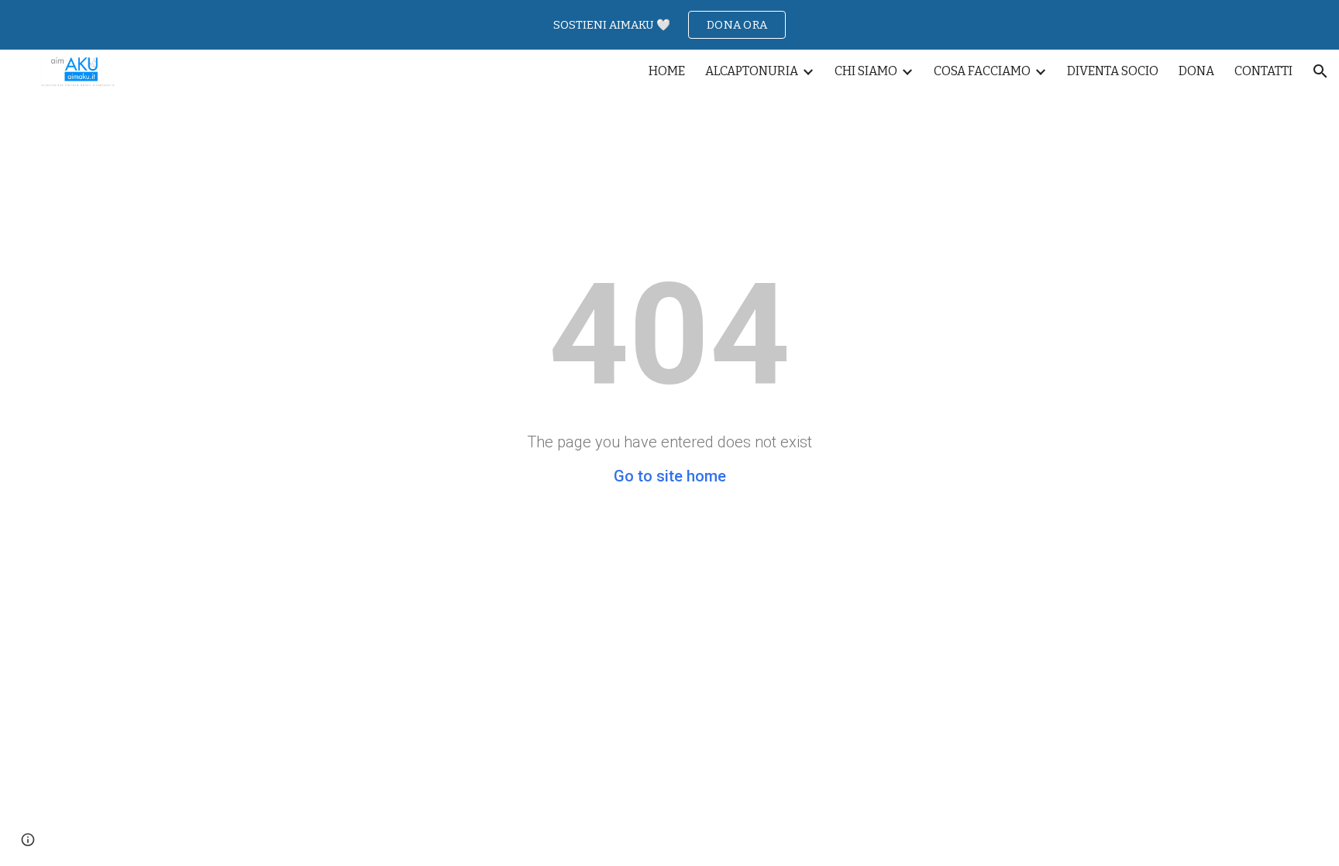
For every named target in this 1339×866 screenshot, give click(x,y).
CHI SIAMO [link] (866, 71)
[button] (1320, 71)
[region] (669, 25)
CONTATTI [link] (1263, 71)
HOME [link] (667, 71)
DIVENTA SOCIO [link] (1112, 71)
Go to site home (670, 476)
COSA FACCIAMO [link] (982, 71)
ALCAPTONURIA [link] (751, 71)
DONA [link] (1196, 71)
